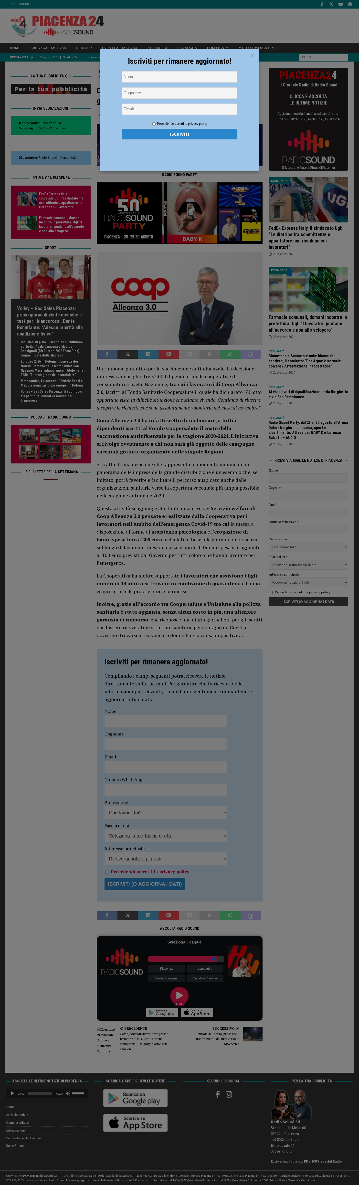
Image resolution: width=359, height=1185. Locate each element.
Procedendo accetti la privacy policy (182, 123)
